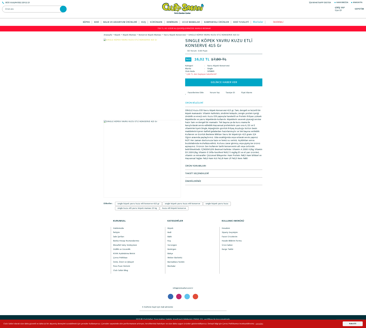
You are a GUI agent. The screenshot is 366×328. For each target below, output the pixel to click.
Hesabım (226, 228)
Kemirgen (171, 249)
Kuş (169, 241)
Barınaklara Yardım (175, 262)
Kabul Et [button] (352, 324)
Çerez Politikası (120, 258)
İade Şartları (118, 237)
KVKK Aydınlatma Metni (124, 253)
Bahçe (170, 253)
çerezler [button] (259, 324)
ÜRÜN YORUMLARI (195, 166)
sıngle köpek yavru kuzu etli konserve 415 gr (138, 204)
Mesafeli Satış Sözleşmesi (125, 245)
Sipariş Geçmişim (230, 232)
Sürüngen (172, 245)
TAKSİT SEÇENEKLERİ (197, 173)
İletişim (116, 232)
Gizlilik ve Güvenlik (121, 249)
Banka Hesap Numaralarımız (126, 241)
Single (210, 68)
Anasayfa (357, 2)
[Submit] (224, 307)
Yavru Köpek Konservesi (218, 66)
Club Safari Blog (120, 270)
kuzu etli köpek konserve (174, 208)
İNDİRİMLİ (278, 22)
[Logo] (183, 8)
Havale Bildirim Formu (232, 241)
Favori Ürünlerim (229, 237)
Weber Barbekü (174, 258)
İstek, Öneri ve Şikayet (123, 262)
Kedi (169, 232)
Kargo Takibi (227, 249)
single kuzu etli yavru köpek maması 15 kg (137, 208)
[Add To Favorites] (194, 93)
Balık (169, 237)
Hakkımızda (342, 2)
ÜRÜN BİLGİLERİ (194, 102)
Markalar (258, 22)
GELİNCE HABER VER (224, 82)
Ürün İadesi (227, 245)
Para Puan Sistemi (121, 266)
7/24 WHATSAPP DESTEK (320, 3)
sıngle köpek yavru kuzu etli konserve (182, 204)
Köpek (170, 228)
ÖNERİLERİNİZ (193, 181)
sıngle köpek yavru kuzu (217, 204)
